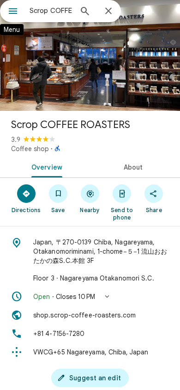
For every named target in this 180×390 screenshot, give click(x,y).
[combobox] (51, 10)
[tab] (45, 166)
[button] (90, 296)
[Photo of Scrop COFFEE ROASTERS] (90, 55)
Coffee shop (30, 149)
